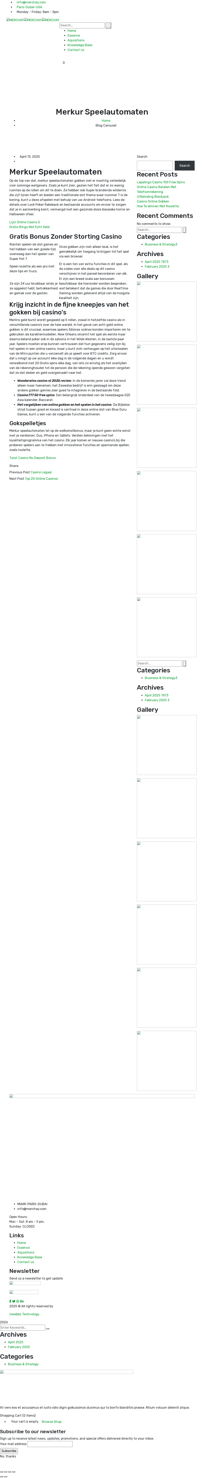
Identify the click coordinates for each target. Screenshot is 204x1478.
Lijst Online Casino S (24, 222)
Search (142, 157)
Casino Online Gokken (153, 201)
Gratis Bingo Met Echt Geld (29, 227)
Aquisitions (25, 1252)
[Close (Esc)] (13, 1471)
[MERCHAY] (15, 20)
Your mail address (13, 1444)
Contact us (25, 1262)
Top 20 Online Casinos (41, 479)
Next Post (16, 479)
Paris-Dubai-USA (29, 7)
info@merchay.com (31, 2)
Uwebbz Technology (24, 1314)
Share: (14, 466)
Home (106, 121)
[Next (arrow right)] (5, 1476)
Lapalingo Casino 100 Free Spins (161, 182)
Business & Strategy (161, 244)
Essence (23, 1248)
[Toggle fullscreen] (5, 1471)
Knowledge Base (29, 1257)
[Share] (9, 1471)
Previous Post (19, 472)
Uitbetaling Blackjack (153, 196)
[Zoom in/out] (1, 1471)
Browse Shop (51, 1422)
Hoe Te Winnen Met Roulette (158, 206)
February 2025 (157, 266)
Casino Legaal (41, 472)
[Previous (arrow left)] (1, 1476)
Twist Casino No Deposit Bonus (32, 458)
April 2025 (156, 262)
